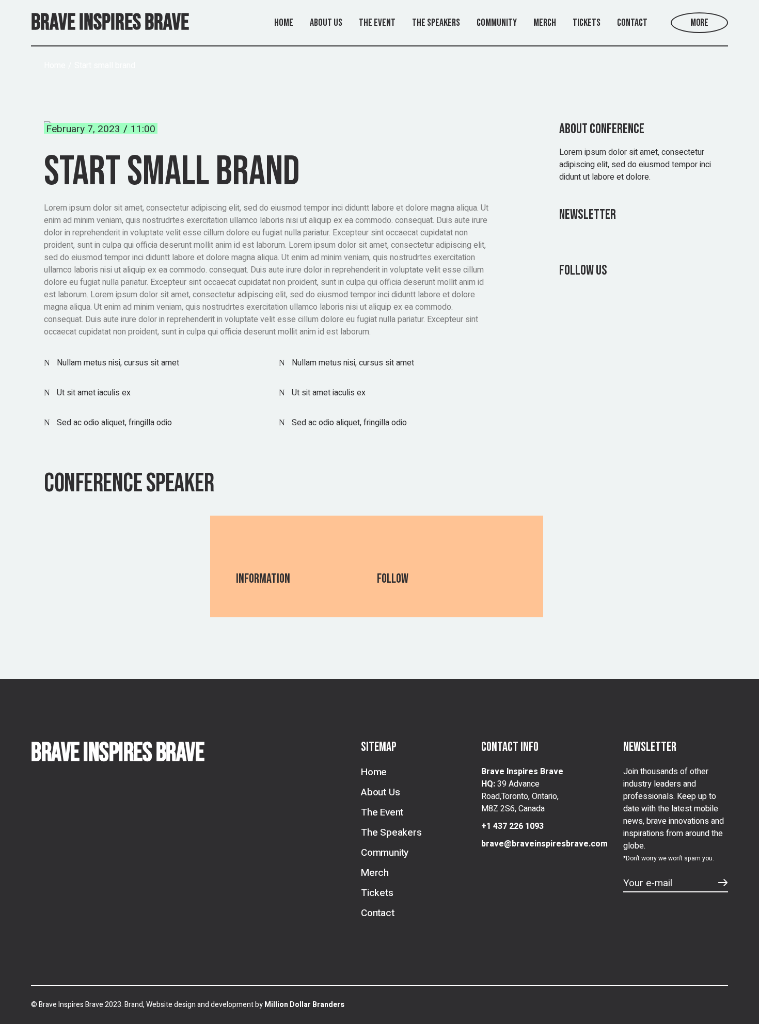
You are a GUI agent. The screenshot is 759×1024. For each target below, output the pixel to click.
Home (374, 772)
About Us (380, 792)
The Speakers (391, 832)
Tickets (377, 893)
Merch (375, 873)
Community (384, 852)
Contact (377, 913)
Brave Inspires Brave (110, 22)
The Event (382, 812)
